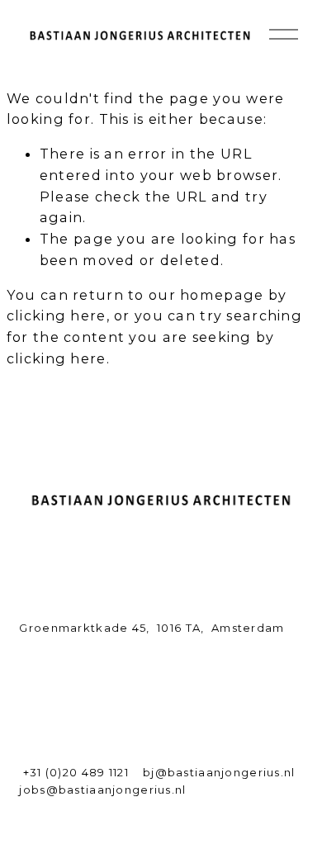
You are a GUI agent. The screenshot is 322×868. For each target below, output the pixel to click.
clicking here (57, 315)
